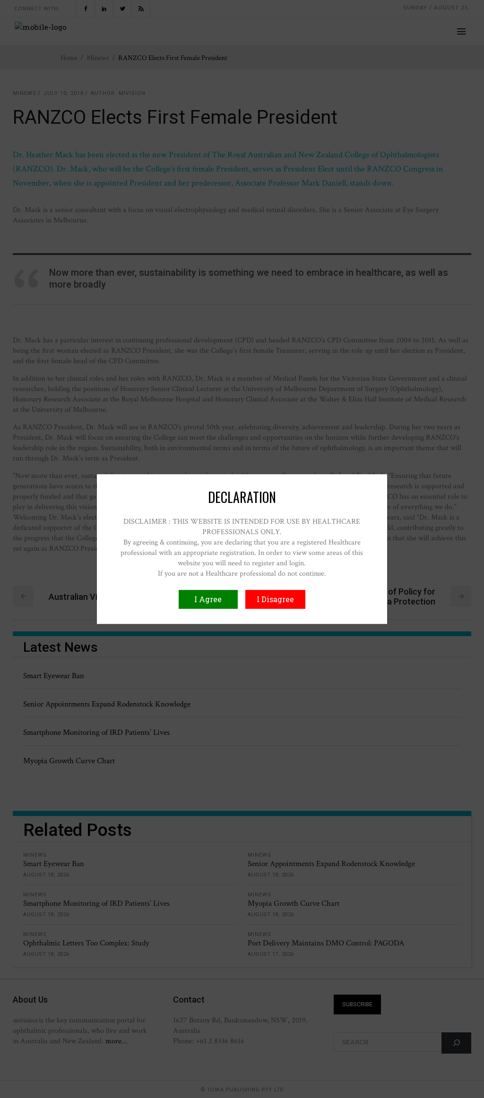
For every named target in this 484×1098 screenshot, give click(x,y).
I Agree (208, 599)
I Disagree (275, 599)
